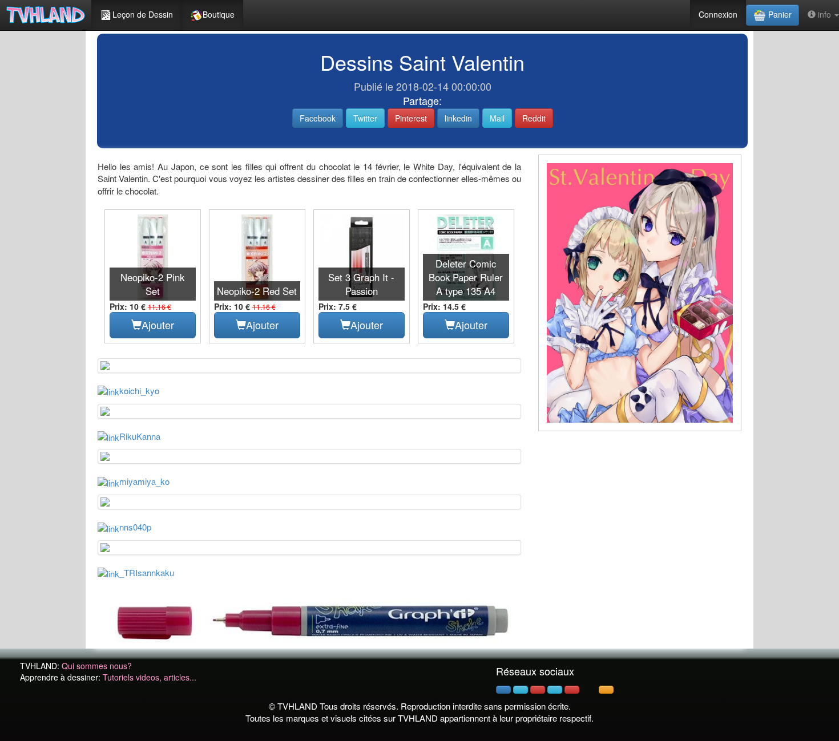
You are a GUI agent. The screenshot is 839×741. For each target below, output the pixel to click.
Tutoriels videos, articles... (149, 677)
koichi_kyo (139, 390)
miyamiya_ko (144, 481)
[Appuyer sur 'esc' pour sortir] (639, 293)
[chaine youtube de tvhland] (571, 690)
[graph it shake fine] (309, 619)
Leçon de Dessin (142, 14)
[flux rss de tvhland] (606, 690)
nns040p (135, 527)
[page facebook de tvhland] (503, 690)
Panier (779, 14)
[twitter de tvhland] (520, 690)
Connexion (718, 14)
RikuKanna (139, 436)
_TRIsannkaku (146, 572)
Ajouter (158, 324)
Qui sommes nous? (97, 665)
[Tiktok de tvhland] (589, 690)
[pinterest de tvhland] (537, 690)
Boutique (219, 14)
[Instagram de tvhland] (554, 690)
